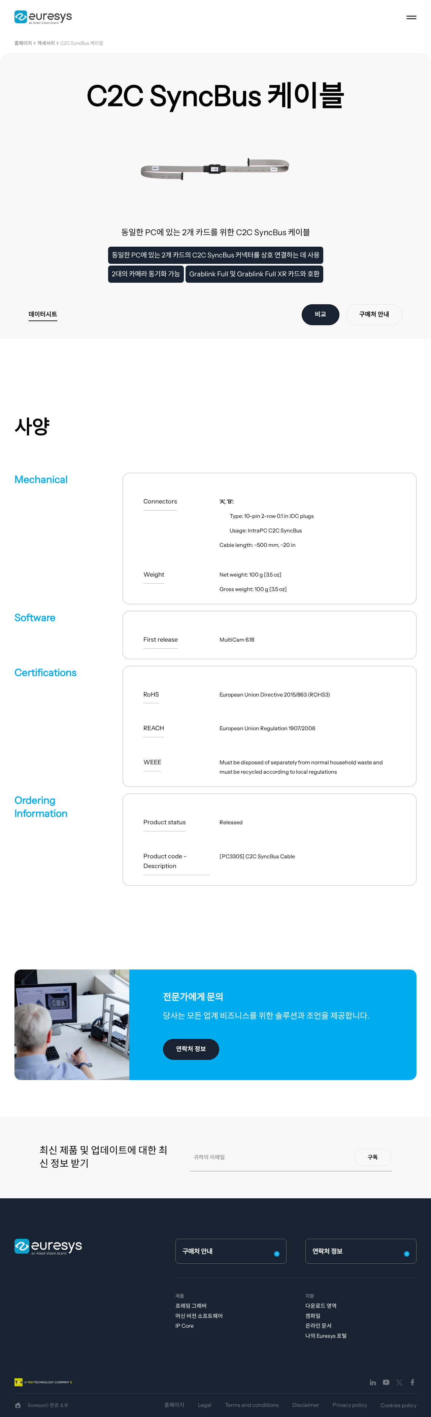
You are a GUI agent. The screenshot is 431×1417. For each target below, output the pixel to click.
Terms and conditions (252, 1404)
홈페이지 (23, 43)
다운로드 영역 (321, 1305)
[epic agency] (17, 1405)
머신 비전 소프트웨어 (199, 1316)
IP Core (184, 1325)
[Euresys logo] (48, 1247)
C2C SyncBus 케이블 (81, 43)
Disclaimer (305, 1404)
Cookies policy (398, 1405)
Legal (204, 1404)
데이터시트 (43, 314)
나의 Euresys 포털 (326, 1335)
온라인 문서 (318, 1325)
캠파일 (313, 1316)
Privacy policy (350, 1404)
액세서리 (46, 43)
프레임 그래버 (191, 1305)
